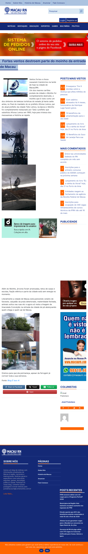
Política (75, 26)
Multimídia (65, 26)
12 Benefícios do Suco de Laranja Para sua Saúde (72, 137)
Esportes (45, 26)
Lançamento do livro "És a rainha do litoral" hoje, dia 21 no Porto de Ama (73, 183)
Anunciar (46, 3)
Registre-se (72, 20)
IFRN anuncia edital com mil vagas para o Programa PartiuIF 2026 (71, 497)
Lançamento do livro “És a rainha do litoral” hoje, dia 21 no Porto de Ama (73, 126)
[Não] (85, 548)
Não (47, 550)
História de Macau (32, 3)
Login (62, 20)
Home (8, 3)
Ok (41, 550)
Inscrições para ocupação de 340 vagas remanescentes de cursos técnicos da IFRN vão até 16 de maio (73, 207)
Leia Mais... (8, 494)
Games (55, 26)
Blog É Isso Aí (13, 380)
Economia (19, 33)
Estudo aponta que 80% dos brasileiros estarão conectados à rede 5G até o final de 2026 (72, 514)
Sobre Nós (17, 3)
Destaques (22, 26)
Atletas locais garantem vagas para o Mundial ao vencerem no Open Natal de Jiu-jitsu (71, 523)
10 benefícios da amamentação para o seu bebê (72, 116)
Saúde (10, 33)
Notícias (11, 26)
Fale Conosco (59, 3)
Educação (34, 26)
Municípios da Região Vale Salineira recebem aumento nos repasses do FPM (71, 505)
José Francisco (68, 402)
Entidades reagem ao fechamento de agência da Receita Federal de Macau (73, 194)
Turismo (30, 33)
